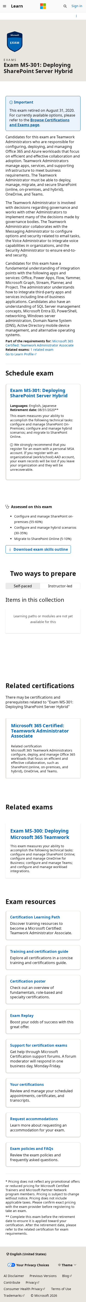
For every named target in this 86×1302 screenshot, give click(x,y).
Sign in (77, 6)
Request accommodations (34, 1119)
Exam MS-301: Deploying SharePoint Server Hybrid (39, 393)
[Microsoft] (43, 6)
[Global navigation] (4, 6)
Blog (65, 1276)
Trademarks (13, 1295)
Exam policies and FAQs (31, 1148)
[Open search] (65, 6)
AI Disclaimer (14, 1276)
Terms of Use (61, 1289)
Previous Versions (43, 1276)
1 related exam (42, 349)
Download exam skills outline (41, 549)
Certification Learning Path (35, 917)
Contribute (12, 1282)
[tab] (23, 586)
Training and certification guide (39, 951)
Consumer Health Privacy (23, 1289)
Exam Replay (21, 1015)
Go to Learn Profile (20, 354)
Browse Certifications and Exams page (39, 122)
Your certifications (27, 1084)
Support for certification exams (38, 1045)
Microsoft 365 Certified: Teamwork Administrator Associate (40, 343)
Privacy (31, 1282)
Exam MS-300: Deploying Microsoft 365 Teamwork (39, 834)
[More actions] (76, 16)
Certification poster (28, 981)
